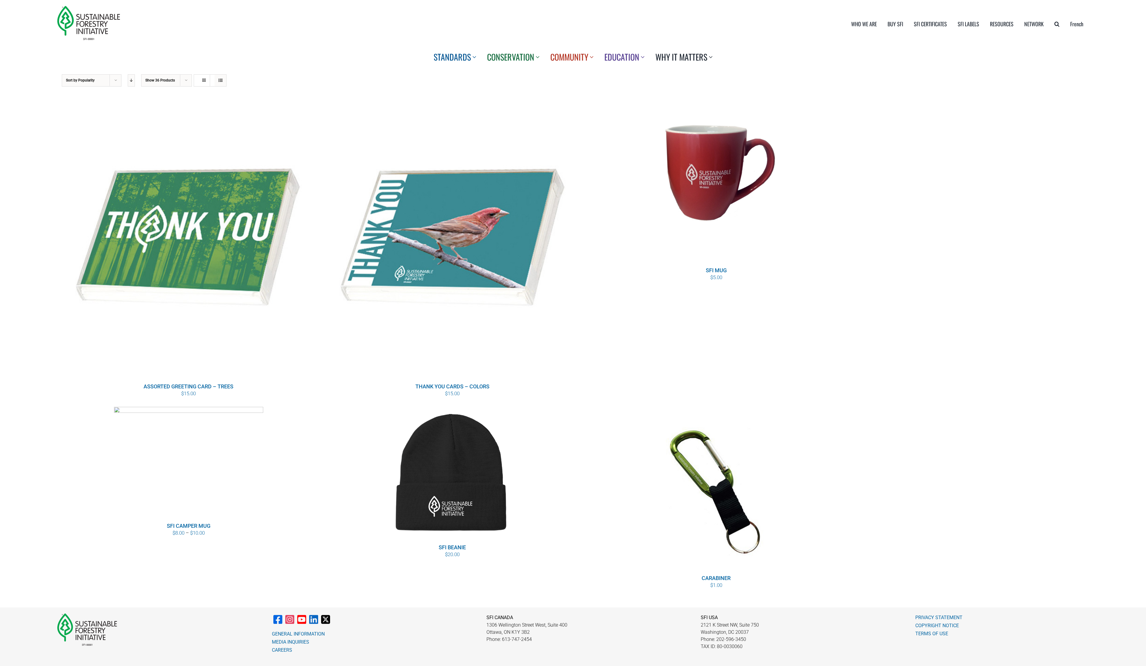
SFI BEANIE (452, 547)
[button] (1057, 23)
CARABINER (716, 578)
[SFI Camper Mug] (188, 464)
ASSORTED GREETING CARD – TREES (188, 386)
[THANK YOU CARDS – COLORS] (452, 240)
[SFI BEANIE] (452, 474)
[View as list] (220, 80)
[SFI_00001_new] (88, 8)
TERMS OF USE (931, 633)
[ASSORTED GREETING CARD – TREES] (188, 240)
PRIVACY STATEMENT (938, 617)
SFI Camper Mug (188, 526)
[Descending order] (131, 80)
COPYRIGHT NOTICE (937, 625)
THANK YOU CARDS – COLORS (452, 386)
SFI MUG (716, 270)
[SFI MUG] (716, 182)
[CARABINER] (716, 490)
